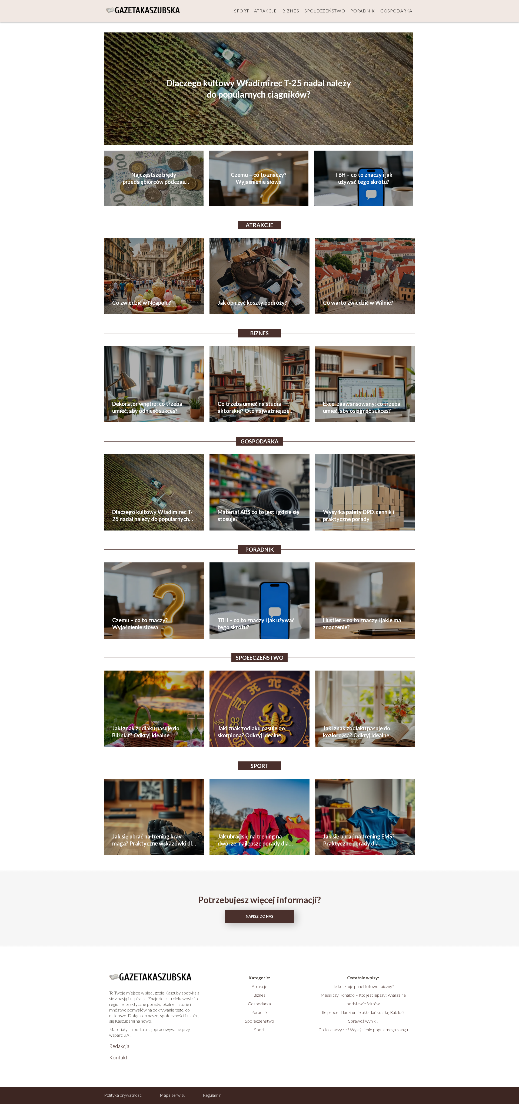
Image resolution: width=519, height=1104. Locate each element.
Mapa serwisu (172, 1095)
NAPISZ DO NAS (259, 916)
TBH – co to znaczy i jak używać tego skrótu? (363, 178)
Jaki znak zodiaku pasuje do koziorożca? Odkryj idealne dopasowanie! (356, 732)
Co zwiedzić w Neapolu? (141, 302)
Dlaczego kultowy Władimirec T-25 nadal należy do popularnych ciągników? (258, 89)
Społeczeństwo (324, 10)
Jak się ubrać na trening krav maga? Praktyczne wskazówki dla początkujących (153, 840)
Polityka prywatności (123, 1095)
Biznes (290, 10)
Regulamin (212, 1095)
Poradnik (362, 10)
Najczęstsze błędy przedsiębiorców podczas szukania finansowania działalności (154, 178)
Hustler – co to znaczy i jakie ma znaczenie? (362, 623)
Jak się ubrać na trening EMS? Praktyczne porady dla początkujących (359, 840)
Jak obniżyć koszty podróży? (252, 302)
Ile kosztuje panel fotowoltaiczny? (363, 986)
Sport (241, 10)
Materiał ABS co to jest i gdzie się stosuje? (258, 515)
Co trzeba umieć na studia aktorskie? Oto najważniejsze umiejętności (254, 407)
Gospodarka (396, 10)
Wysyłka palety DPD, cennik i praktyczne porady (358, 515)
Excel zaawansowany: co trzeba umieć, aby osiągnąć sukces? (361, 407)
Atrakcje (265, 10)
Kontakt (118, 1057)
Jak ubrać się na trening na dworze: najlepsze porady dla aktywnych (253, 840)
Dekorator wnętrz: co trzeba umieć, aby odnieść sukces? (147, 407)
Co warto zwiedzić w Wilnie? (358, 302)
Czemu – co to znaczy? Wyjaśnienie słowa (259, 178)
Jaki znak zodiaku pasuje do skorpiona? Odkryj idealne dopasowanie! (251, 732)
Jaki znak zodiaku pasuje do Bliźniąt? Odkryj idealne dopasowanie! (145, 732)
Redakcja (119, 1046)
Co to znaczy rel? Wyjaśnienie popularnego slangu (363, 1029)
